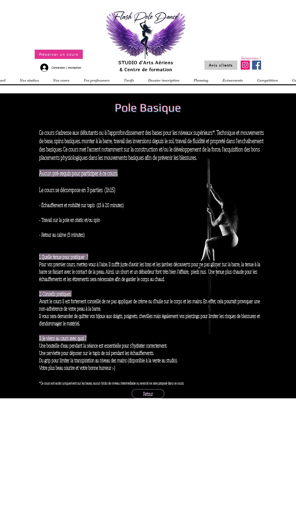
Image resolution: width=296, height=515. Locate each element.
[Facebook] (256, 65)
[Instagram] (245, 65)
